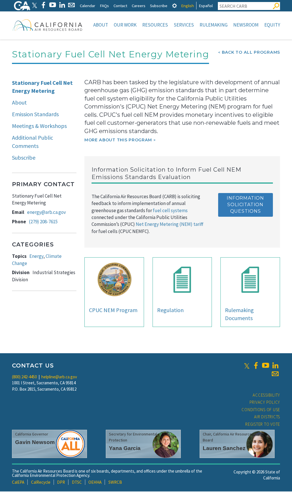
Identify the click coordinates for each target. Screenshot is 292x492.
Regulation (170, 310)
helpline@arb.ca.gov (59, 376)
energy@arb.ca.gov (46, 212)
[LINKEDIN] (62, 5)
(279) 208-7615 (43, 221)
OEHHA (95, 482)
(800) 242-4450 (24, 376)
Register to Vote (262, 424)
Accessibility (266, 395)
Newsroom (246, 25)
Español (206, 5)
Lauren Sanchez (224, 448)
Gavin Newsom (35, 442)
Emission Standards (35, 114)
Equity (272, 25)
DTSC (77, 482)
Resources (155, 25)
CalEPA (18, 482)
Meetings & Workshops (39, 125)
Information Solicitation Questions (245, 204)
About (100, 25)
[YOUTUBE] (52, 5)
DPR (61, 482)
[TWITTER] (34, 5)
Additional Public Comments (32, 141)
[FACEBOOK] (43, 5)
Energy (36, 256)
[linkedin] (275, 365)
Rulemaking (214, 25)
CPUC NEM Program (113, 310)
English (187, 5)
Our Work (125, 25)
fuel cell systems (170, 210)
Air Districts (267, 416)
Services (184, 25)
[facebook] (255, 365)
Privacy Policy (265, 402)
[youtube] (265, 365)
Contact (120, 5)
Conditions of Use (261, 409)
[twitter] (247, 365)
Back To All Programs (251, 52)
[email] (275, 373)
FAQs (104, 5)
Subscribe (158, 5)
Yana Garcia (125, 448)
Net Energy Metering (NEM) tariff (169, 224)
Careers (138, 5)
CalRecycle (40, 482)
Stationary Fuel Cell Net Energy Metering (42, 87)
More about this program (118, 139)
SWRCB (115, 482)
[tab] (174, 5)
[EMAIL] (71, 5)
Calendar (87, 5)
